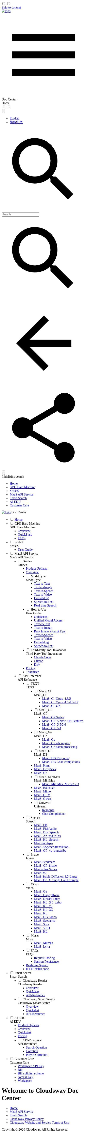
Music (30, 939)
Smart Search (18, 498)
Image (30, 858)
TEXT (30, 687)
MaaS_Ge (40, 736)
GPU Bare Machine (22, 487)
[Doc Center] (6, 11)
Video (30, 888)
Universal (40, 806)
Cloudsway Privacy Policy (27, 1119)
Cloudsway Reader (30, 984)
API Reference (27, 679)
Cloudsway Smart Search (34, 1003)
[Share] (43, 468)
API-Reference (27, 1043)
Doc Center (18, 512)
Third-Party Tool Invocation (44, 653)
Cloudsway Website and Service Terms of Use (39, 1122)
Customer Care (19, 505)
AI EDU (15, 501)
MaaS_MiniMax (44, 780)
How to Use (33, 613)
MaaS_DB (41, 754)
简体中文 (16, 122)
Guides (22, 565)
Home (14, 483)
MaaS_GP (40, 713)
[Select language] (3, 111)
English (14, 118)
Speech (30, 821)
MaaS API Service (21, 494)
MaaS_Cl (40, 695)
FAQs (30, 954)
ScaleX (14, 490)
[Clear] (3, 473)
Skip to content (11, 7)
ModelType (33, 580)
